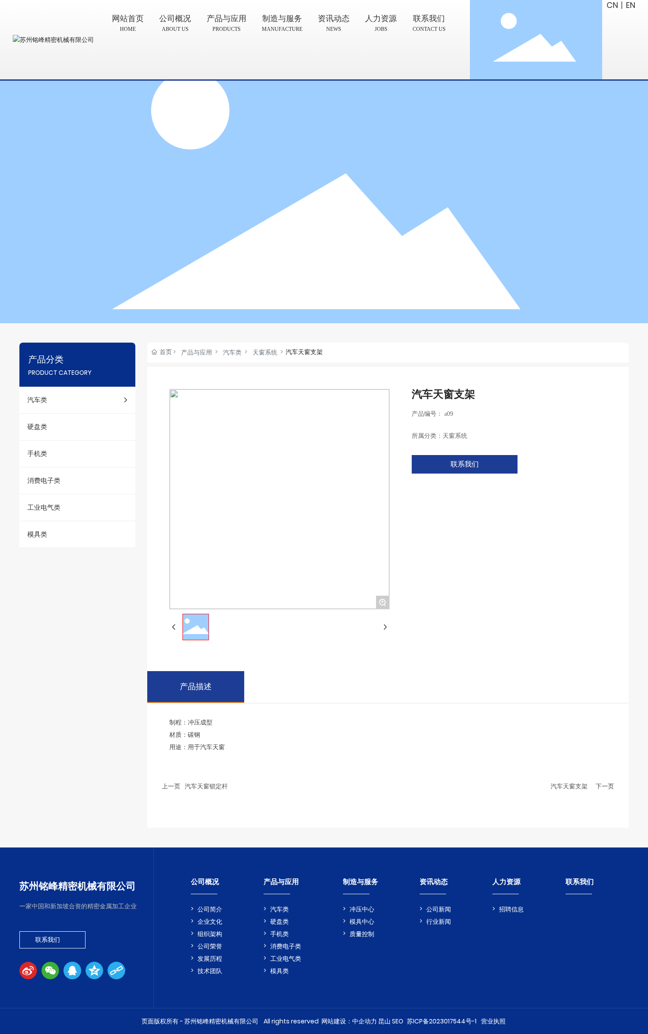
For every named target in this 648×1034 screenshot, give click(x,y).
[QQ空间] (94, 970)
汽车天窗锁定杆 (206, 786)
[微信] (50, 970)
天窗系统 (265, 352)
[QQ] (72, 970)
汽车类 (232, 352)
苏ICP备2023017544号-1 (442, 1021)
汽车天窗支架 (569, 786)
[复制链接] (116, 970)
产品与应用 (196, 352)
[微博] (28, 970)
